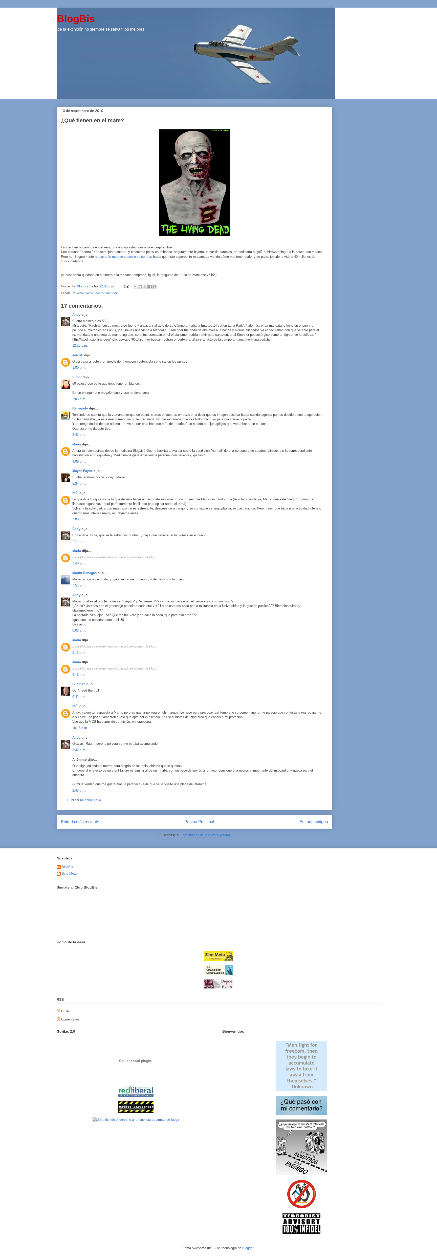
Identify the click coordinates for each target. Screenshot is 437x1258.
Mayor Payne (82, 471)
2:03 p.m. (79, 399)
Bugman (78, 684)
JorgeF (77, 355)
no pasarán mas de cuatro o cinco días (123, 257)
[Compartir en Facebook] (149, 286)
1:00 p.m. (79, 367)
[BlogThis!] (140, 286)
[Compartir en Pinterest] (154, 286)
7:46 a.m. (79, 563)
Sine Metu (69, 873)
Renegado (80, 408)
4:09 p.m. (79, 461)
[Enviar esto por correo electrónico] (135, 286)
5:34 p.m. (79, 483)
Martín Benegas (84, 573)
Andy (76, 315)
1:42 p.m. (79, 750)
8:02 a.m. (79, 630)
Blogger (247, 1248)
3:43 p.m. (79, 435)
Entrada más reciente (80, 822)
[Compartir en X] (145, 286)
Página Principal (199, 822)
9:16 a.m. (79, 675)
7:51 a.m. (79, 585)
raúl (75, 493)
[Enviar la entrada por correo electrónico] (126, 286)
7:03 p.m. (79, 519)
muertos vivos (83, 293)
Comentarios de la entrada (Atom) (205, 835)
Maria (76, 444)
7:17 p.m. (79, 541)
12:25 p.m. (80, 345)
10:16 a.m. (80, 728)
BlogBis (76, 18)
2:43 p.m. (79, 790)
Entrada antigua (313, 822)
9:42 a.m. (79, 697)
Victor (77, 377)
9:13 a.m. (79, 653)
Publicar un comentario (84, 800)
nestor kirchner (106, 293)
